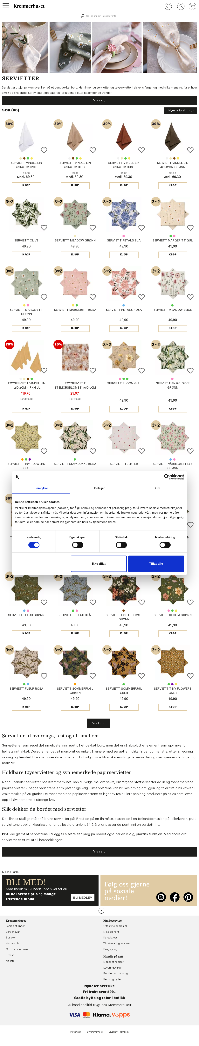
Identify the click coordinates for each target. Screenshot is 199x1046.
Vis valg (99, 100)
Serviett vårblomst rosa (174, 459)
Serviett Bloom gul (124, 383)
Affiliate (10, 961)
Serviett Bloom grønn (123, 379)
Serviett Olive (26, 240)
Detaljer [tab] (99, 488)
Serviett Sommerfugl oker (75, 684)
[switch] (77, 545)
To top (101, 911)
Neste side (10, 872)
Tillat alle (156, 563)
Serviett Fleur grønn (26, 615)
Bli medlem (83, 897)
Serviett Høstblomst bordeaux (123, 610)
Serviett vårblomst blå (170, 459)
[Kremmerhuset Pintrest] (188, 897)
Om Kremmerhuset (17, 949)
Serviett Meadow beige (75, 236)
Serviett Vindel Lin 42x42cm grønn (28, 158)
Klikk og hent (111, 932)
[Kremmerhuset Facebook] (175, 897)
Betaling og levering (115, 973)
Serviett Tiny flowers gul (176, 684)
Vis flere (98, 723)
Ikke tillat (99, 563)
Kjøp (26, 185)
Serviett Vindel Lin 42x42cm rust (24, 158)
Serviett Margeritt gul (173, 240)
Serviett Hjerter (124, 464)
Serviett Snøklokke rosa (172, 379)
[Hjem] (29, 6)
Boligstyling (110, 949)
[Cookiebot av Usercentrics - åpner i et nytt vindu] (167, 477)
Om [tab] (157, 488)
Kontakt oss (110, 938)
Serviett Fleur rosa (28, 610)
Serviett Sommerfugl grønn (123, 684)
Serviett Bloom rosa (120, 379)
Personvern (75, 1032)
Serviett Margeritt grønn (170, 236)
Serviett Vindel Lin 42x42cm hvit (69, 158)
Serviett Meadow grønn (75, 240)
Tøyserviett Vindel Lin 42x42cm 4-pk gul (32, 158)
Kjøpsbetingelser (113, 962)
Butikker (11, 938)
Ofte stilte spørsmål (115, 926)
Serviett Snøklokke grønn (75, 459)
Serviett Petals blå (124, 240)
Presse (10, 955)
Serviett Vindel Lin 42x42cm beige (20, 158)
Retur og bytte (112, 979)
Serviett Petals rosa (123, 236)
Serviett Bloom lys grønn (127, 379)
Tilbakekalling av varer (117, 943)
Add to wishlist (44, 150)
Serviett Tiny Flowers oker (22, 459)
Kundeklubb (13, 943)
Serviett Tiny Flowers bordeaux (30, 459)
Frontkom (124, 1032)
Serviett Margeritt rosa (174, 236)
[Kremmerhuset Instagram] (161, 897)
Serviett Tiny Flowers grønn (26, 459)
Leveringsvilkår (112, 968)
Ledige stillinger (15, 926)
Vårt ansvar (13, 932)
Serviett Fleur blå (24, 610)
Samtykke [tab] (41, 488)
